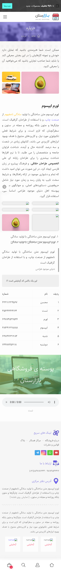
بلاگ (22, 440)
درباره (30, 28)
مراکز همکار (35, 440)
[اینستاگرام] (43, 452)
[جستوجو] (23, 565)
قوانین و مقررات (51, 445)
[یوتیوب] (56, 452)
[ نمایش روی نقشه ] (19, 497)
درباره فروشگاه (52, 440)
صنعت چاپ (52, 119)
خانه (34, 36)
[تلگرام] (37, 452)
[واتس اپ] (50, 452)
